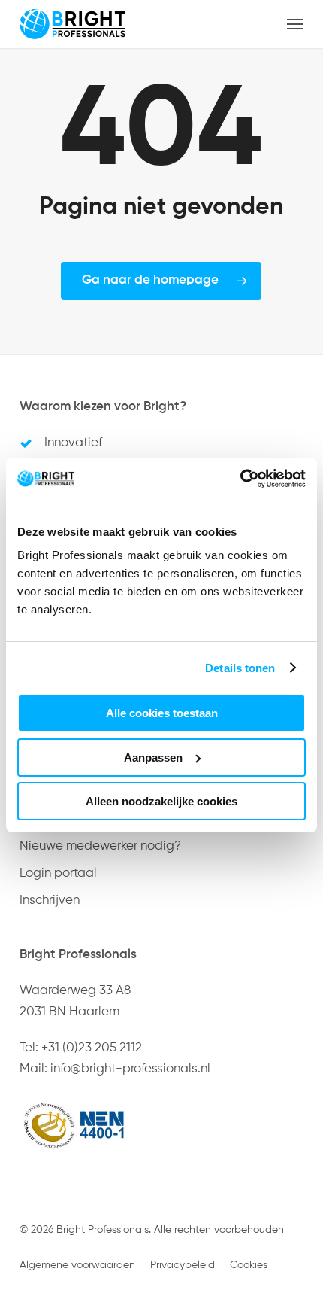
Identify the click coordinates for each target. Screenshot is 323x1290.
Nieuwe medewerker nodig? (100, 846)
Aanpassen (153, 757)
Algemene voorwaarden (77, 1265)
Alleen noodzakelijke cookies (161, 801)
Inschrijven (50, 900)
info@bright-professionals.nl (130, 1069)
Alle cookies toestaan (162, 713)
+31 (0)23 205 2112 (91, 1048)
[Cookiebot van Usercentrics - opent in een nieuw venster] (240, 478)
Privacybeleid (182, 1265)
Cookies (248, 1265)
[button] (295, 24)
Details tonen (240, 668)
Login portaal (58, 873)
